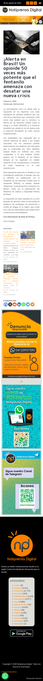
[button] (40, 3)
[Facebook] (6, 304)
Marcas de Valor (21, 605)
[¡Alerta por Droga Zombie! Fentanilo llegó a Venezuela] (27, 235)
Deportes (18, 588)
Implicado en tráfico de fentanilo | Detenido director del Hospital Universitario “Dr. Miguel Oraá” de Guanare (10, 281)
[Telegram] (28, 304)
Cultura (17, 585)
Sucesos (17, 618)
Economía (18, 594)
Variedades (19, 624)
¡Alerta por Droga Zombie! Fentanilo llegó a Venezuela (27, 242)
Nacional (18, 607)
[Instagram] (27, 3)
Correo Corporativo (9, 672)
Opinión (17, 610)
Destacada (7, 104)
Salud (16, 615)
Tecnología (18, 621)
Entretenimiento (20, 596)
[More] (33, 304)
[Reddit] (15, 304)
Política (17, 613)
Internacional (18, 104)
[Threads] (35, 3)
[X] (10, 304)
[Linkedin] (19, 304)
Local (16, 602)
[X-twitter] (31, 3)
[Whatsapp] (24, 304)
